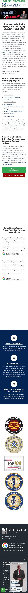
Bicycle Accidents (8, 104)
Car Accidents (14, 363)
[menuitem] (24, 5)
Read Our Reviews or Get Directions (13, 550)
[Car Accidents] (14, 358)
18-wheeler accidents (19, 36)
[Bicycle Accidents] (14, 338)
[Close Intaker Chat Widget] (26, 560)
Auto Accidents (8, 95)
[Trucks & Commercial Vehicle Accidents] (14, 384)
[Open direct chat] (24, 560)
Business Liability (9, 114)
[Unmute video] (18, 574)
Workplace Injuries (9, 116)
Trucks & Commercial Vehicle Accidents (14, 390)
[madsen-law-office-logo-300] (11, 5)
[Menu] (24, 5)
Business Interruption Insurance (13, 111)
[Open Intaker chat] (12, 592)
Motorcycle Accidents (10, 102)
